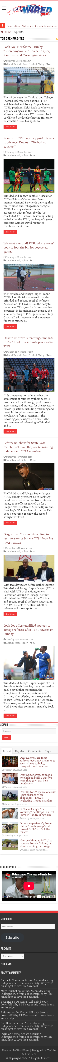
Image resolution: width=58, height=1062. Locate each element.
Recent (7, 751)
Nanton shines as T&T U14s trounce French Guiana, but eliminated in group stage (36, 843)
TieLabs (51, 1050)
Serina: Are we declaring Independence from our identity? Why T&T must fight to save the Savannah (27, 983)
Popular (19, 751)
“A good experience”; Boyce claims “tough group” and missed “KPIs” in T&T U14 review (36, 827)
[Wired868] (29, 9)
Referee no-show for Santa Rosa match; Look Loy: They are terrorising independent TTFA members (28, 447)
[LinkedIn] (32, 1054)
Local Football (30, 64)
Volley (41, 64)
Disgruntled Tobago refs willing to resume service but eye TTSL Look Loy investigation (28, 538)
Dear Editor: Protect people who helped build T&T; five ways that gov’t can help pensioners (36, 779)
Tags (48, 751)
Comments (34, 751)
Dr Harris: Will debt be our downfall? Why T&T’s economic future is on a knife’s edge (27, 1004)
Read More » (10, 127)
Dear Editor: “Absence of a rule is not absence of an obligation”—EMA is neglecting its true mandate (38, 796)
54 (50, 355)
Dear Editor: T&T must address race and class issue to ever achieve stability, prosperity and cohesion (37, 762)
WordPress (22, 1050)
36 (34, 155)
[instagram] (35, 1054)
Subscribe (12, 937)
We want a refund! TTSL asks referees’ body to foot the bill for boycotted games (29, 247)
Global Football (14, 64)
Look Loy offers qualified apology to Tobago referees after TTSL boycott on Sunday (28, 629)
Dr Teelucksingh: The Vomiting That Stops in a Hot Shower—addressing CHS (37, 812)
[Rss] (23, 1054)
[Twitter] (28, 1054)
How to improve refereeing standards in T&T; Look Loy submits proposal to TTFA (28, 342)
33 (34, 551)
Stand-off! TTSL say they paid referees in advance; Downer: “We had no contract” (29, 142)
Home (7, 32)
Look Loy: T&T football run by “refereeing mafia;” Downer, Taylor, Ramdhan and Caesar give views (27, 51)
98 (34, 642)
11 (33, 260)
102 (34, 460)
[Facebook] (26, 1054)
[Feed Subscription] (57, 39)
